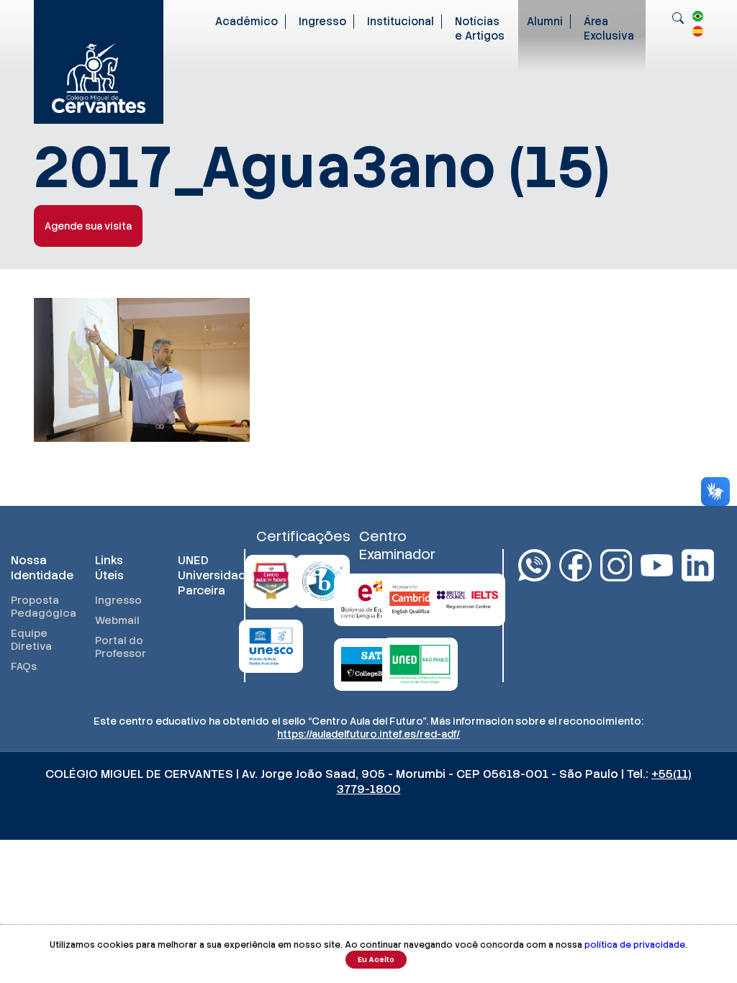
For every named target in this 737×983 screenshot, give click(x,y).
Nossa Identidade (38, 568)
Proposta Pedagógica (38, 607)
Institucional (400, 21)
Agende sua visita (88, 225)
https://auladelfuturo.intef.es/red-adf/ (368, 734)
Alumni (545, 21)
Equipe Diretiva (31, 640)
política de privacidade (634, 945)
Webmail (117, 620)
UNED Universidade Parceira (205, 575)
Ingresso (322, 21)
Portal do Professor (120, 647)
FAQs (24, 666)
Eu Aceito (376, 959)
